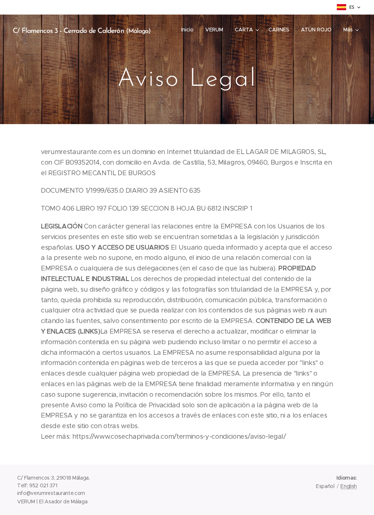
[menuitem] (189, 29)
